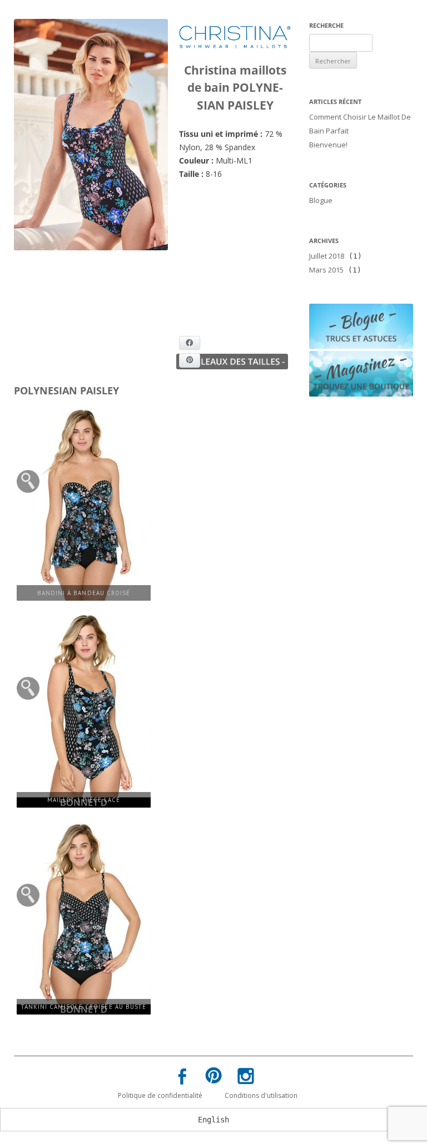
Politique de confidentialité (160, 1095)
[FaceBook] (182, 1078)
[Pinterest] (213, 1077)
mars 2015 (326, 270)
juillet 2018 (326, 256)
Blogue (320, 200)
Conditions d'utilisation (261, 1095)
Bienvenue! (328, 145)
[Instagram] (245, 1078)
